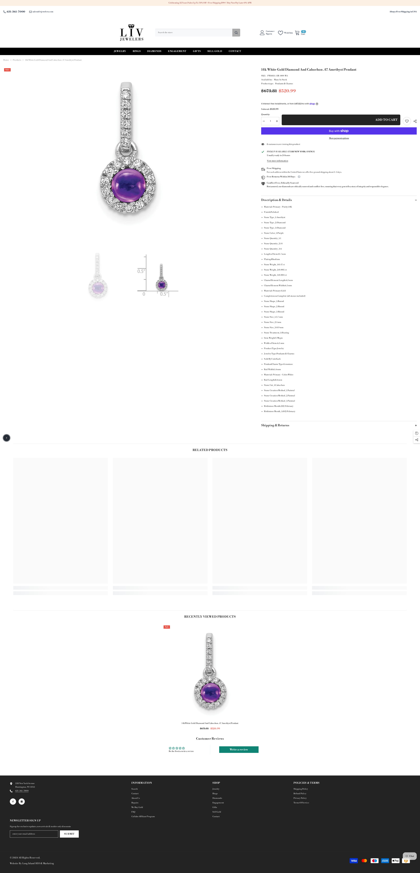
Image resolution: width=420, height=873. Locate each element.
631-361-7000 (16, 11)
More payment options (339, 138)
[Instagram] (22, 801)
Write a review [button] (239, 749)
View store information (277, 161)
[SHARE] (414, 121)
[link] (407, 121)
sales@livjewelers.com (43, 11)
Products (17, 60)
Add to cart (386, 120)
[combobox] (193, 33)
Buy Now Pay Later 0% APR (239, 3)
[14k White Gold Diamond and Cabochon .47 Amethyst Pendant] (210, 672)
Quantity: (265, 114)
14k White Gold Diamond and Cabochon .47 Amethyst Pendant (210, 723)
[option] (127, 149)
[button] (6, 438)
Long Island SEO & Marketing (38, 863)
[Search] (197, 33)
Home (6, 60)
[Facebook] (13, 801)
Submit (69, 834)
